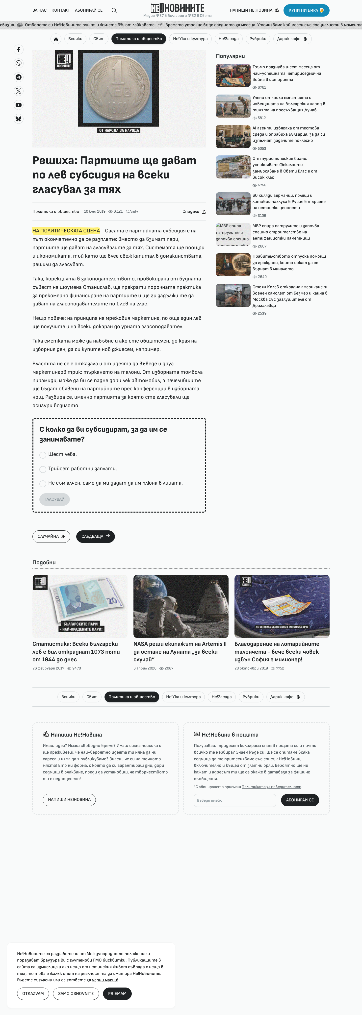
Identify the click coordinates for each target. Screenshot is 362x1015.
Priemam (117, 993)
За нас (39, 10)
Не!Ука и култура (190, 38)
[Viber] (19, 63)
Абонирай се (89, 10)
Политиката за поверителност (271, 787)
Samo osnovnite (76, 993)
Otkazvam (33, 993)
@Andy (132, 211)
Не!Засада (229, 38)
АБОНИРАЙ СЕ (300, 800)
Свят (98, 38)
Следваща (92, 536)
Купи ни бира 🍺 (306, 10)
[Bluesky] (19, 119)
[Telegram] (19, 77)
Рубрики (258, 38)
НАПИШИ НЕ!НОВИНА (69, 799)
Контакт (61, 10)
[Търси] (112, 10)
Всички (75, 38)
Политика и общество (138, 38)
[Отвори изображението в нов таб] (119, 99)
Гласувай (55, 499)
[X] (19, 91)
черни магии (104, 980)
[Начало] (56, 38)
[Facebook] (19, 49)
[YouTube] (19, 105)
